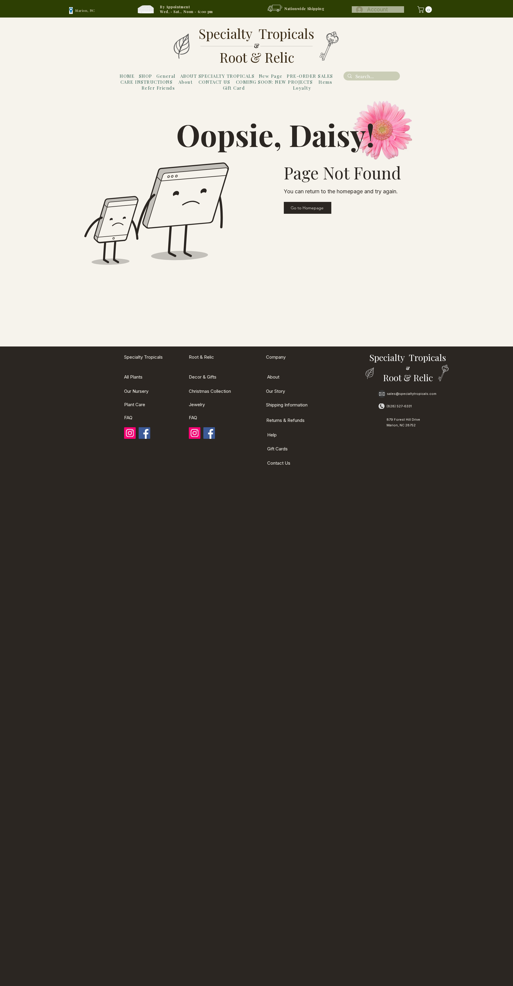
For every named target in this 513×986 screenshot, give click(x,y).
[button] (425, 9)
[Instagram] (130, 433)
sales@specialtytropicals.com (411, 394)
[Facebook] (144, 433)
